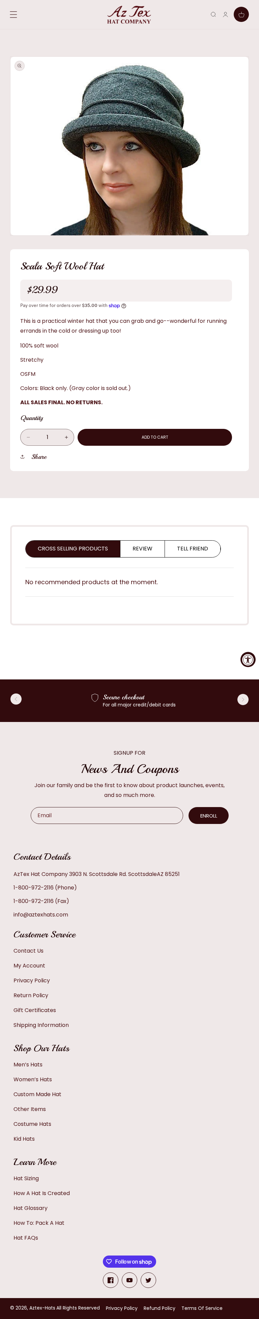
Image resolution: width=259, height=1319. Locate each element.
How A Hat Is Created (41, 1193)
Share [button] (39, 456)
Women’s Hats (32, 1079)
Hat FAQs (25, 1238)
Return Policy (30, 995)
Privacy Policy (31, 980)
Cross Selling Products (73, 548)
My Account (29, 965)
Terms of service (202, 1308)
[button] (213, 14)
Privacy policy (122, 1308)
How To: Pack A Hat (38, 1223)
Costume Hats (32, 1124)
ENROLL (208, 815)
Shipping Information (41, 1025)
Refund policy (159, 1308)
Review (142, 548)
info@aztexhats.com (40, 915)
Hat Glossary (30, 1208)
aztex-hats (42, 1307)
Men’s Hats (27, 1064)
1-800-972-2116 (33, 887)
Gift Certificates (34, 1010)
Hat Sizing (26, 1178)
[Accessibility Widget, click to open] (248, 659)
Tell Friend (192, 548)
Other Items (29, 1109)
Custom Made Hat (37, 1094)
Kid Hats (24, 1139)
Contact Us (28, 951)
